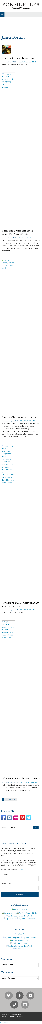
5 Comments (27, 238)
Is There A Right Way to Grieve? (21, 778)
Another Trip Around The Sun (19, 417)
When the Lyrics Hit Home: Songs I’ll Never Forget (18, 232)
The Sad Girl (19, 930)
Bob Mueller (21, 5)
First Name (5, 874)
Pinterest (14, 1005)
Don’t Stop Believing (19, 905)
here (21, 870)
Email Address (7, 884)
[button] (2, 14)
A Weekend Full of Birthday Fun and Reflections (21, 604)
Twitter (9, 995)
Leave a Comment (29, 62)
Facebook (20, 995)
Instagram (25, 1005)
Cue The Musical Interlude (18, 58)
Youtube (30, 995)
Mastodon (4, 1023)
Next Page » (12, 799)
